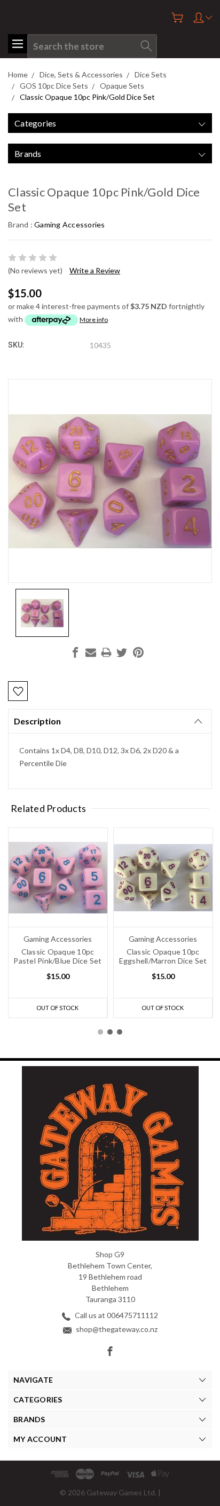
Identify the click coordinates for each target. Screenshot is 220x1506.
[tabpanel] (58, 922)
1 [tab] (100, 1032)
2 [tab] (110, 1032)
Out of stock (57, 1007)
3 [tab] (119, 1032)
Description (37, 721)
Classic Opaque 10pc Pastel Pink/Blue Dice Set (57, 956)
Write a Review (94, 270)
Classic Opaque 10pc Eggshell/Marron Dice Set (163, 956)
